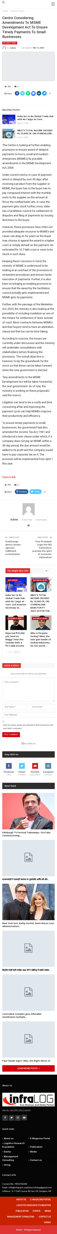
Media (33, 1151)
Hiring (7, 1165)
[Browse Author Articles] (28, 509)
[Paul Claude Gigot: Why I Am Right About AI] (28, 1039)
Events (7, 1151)
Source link (9, 477)
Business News (9, 43)
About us (8, 1138)
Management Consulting (10, 1158)
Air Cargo (12, 580)
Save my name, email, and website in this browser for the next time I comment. (28, 726)
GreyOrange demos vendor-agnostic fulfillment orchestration (13, 548)
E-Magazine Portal (40, 1138)
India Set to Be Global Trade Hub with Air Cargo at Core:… (35, 118)
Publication (36, 1147)
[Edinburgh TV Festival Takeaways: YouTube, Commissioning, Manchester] (28, 811)
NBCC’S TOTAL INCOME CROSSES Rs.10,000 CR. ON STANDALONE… (35, 132)
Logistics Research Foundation (13, 1145)
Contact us (36, 1160)
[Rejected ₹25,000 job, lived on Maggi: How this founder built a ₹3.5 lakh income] (16, 622)
